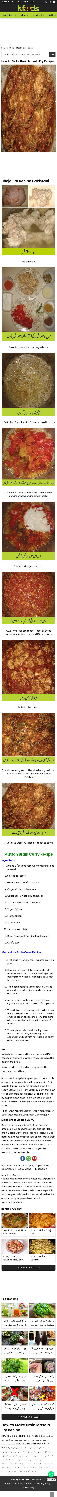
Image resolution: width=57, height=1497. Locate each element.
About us (17, 1483)
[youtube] (54, 2)
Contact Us (29, 1483)
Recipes (13, 15)
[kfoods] (28, 8)
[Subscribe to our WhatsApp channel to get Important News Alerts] (51, 1474)
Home (8, 1483)
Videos (24, 15)
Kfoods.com (40, 1479)
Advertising (28, 1487)
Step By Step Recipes (37, 1165)
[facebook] (46, 2)
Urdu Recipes (39, 15)
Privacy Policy (43, 1483)
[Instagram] (50, 2)
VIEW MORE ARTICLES (28, 1267)
